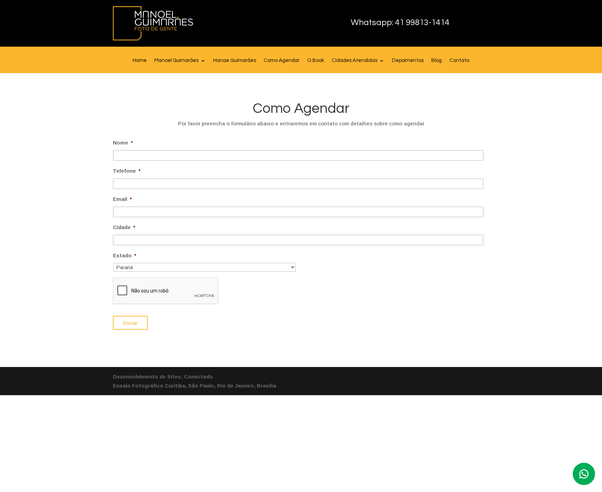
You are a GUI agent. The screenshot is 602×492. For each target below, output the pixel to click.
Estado (124, 255)
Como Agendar (282, 60)
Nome (123, 143)
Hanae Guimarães (234, 60)
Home (140, 60)
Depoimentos (408, 60)
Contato (459, 60)
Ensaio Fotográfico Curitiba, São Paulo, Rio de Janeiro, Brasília (194, 386)
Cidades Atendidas (354, 60)
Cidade (124, 227)
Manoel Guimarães (176, 60)
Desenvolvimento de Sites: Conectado (163, 377)
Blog (436, 60)
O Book (315, 60)
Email (122, 199)
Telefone (126, 171)
